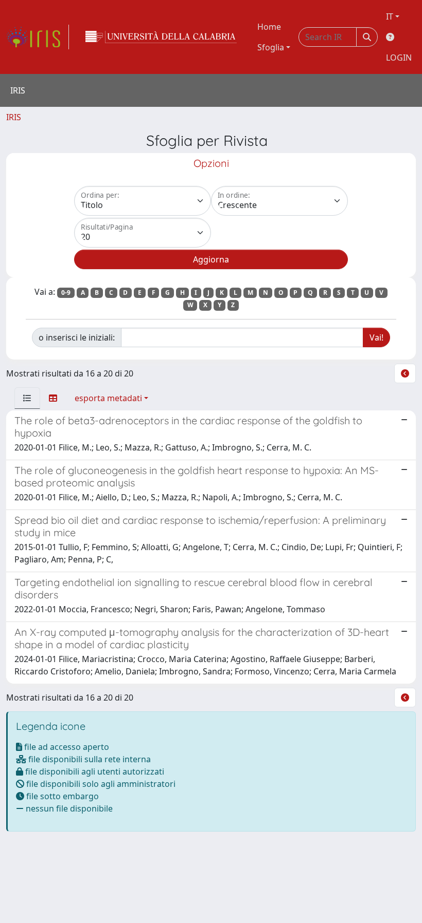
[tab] (27, 398)
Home (269, 26)
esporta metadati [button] (108, 398)
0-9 (66, 292)
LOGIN (399, 57)
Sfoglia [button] (270, 47)
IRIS (13, 117)
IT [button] (389, 16)
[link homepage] (37, 37)
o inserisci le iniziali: (77, 337)
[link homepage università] (161, 37)
